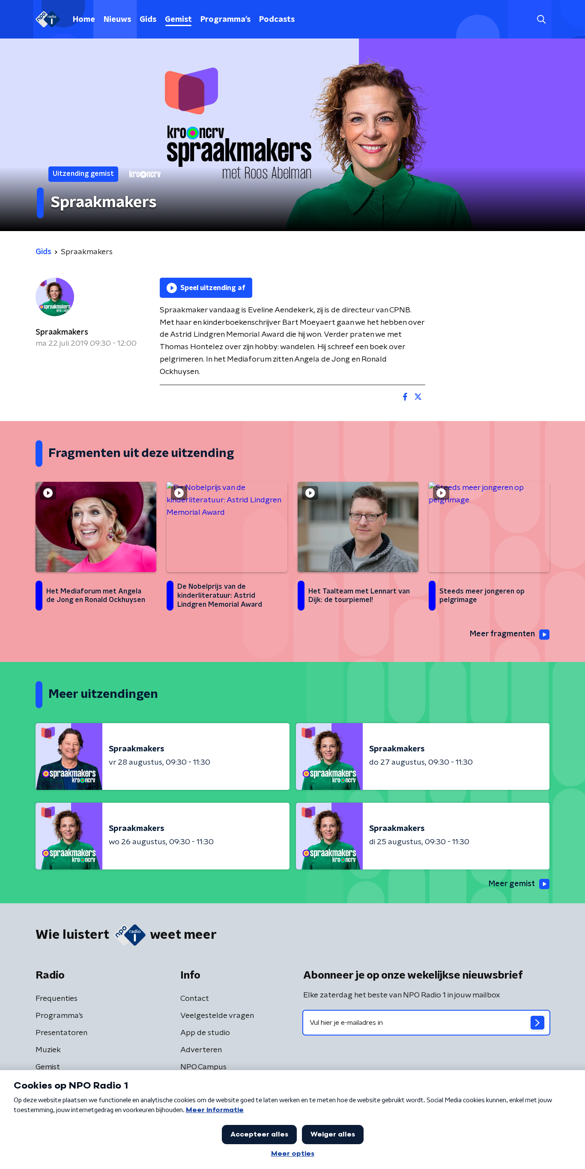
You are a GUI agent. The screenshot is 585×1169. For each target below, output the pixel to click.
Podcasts (277, 20)
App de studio (205, 1033)
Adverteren (201, 1050)
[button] (541, 19)
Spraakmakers (62, 332)
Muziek (48, 1050)
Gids (148, 20)
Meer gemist (512, 884)
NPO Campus (203, 1067)
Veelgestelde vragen (217, 1016)
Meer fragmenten (502, 634)
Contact (194, 999)
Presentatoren (61, 1033)
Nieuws (117, 20)
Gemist (178, 20)
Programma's (225, 20)
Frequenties (57, 999)
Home (84, 20)
